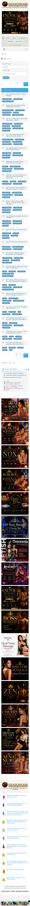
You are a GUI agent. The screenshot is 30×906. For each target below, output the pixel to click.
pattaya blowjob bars (8, 123)
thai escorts (13, 181)
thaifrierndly (6, 260)
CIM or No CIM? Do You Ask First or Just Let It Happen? (17, 829)
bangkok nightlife (19, 139)
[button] (3, 38)
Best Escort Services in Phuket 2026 (16, 229)
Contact (12, 891)
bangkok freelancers (17, 141)
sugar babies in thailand (8, 273)
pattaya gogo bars (16, 125)
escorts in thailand (18, 98)
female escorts (12, 311)
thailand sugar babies (18, 155)
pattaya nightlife (19, 123)
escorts (5, 271)
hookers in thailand (19, 325)
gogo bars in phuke (19, 168)
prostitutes (21, 347)
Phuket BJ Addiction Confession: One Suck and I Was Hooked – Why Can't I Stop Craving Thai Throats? (17, 813)
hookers (5, 322)
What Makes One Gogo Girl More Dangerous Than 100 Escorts (15, 162)
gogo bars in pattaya (7, 168)
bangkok (16, 112)
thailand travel (6, 157)
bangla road (6, 235)
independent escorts (14, 298)
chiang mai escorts (19, 257)
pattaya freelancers (7, 183)
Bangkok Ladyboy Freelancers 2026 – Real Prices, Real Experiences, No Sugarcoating (17, 821)
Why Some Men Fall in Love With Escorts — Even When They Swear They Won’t (15, 202)
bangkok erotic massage (8, 139)
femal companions (7, 300)
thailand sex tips (7, 155)
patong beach (14, 235)
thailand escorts (7, 114)
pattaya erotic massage (18, 128)
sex (19, 311)
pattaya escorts (6, 125)
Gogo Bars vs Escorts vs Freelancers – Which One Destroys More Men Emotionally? (16, 176)
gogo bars (5, 166)
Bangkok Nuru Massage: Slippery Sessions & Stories (16, 796)
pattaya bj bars (6, 130)
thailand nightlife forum (18, 114)
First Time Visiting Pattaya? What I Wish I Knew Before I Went (16, 119)
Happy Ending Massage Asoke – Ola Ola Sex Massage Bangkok (17, 804)
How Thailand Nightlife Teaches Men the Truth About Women (16, 148)
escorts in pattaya (18, 207)
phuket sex (16, 233)
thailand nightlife (7, 152)
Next (25, 83)
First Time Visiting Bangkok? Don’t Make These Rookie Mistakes (15, 135)
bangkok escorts (7, 141)
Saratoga (20, 373)
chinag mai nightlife (7, 262)
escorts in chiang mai (8, 257)
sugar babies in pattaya (8, 275)
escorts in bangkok (7, 98)
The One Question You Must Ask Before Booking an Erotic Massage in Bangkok (17, 846)
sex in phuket (6, 237)
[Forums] (3, 54)
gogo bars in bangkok (15, 166)
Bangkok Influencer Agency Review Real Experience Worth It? (15, 106)
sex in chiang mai (15, 260)
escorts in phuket (7, 209)
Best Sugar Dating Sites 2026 (15, 869)
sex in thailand (6, 327)
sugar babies (12, 271)
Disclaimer (25, 891)
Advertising (19, 891)
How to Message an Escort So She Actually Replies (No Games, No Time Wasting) (17, 863)
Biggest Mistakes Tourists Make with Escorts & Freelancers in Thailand (16, 188)
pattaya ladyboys (7, 128)
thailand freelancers (17, 192)
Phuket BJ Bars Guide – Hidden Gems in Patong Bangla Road (17, 837)
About (8, 891)
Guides (3, 891)
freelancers (19, 336)
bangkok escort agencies (8, 101)
